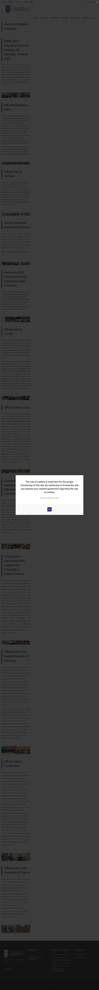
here (57, 498)
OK (49, 509)
